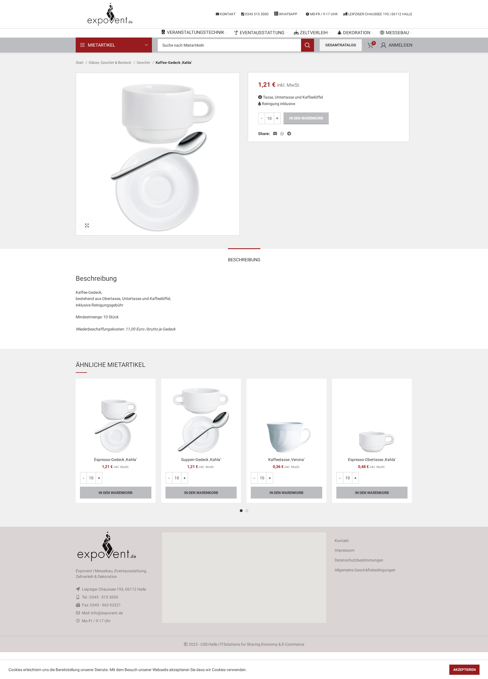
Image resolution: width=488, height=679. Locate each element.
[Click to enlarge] (87, 225)
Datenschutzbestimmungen (359, 560)
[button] (244, 578)
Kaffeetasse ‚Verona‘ (286, 459)
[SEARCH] (307, 45)
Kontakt (342, 540)
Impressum (344, 550)
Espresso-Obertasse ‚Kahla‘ (372, 459)
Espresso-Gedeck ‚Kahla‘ (115, 459)
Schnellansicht (147, 392)
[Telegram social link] (289, 133)
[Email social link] (275, 133)
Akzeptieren (464, 670)
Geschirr (144, 62)
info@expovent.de (107, 613)
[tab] (244, 256)
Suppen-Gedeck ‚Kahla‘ (201, 459)
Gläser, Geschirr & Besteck (110, 62)
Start (80, 62)
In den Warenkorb (306, 118)
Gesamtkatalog (340, 45)
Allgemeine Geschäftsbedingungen (365, 570)
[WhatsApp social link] (282, 133)
